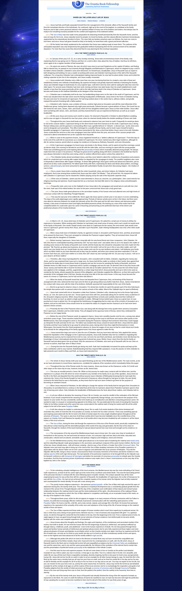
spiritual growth (96, 484)
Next (94, 13)
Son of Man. (57, 479)
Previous (88, 13)
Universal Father (118, 543)
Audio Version (81, 20)
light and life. (98, 535)
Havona (124, 568)
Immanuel (68, 456)
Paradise (69, 406)
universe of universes (101, 568)
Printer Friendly (92, 20)
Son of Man (58, 35)
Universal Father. (129, 445)
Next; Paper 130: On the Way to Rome (91, 587)
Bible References (91, 211)
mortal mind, (134, 441)
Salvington (78, 456)
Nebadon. (56, 416)
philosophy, (58, 166)
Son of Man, (58, 423)
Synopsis (102, 20)
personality (89, 150)
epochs (52, 454)
